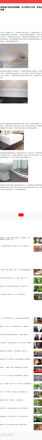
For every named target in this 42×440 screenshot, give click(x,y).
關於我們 (2, 435)
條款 (8, 435)
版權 (12, 435)
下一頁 (21, 214)
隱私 (10, 435)
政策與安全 (6, 435)
